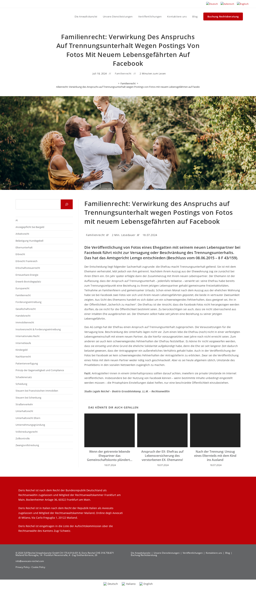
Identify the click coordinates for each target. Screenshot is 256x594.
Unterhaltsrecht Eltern (28, 418)
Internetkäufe (23, 343)
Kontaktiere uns (214, 552)
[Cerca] (67, 204)
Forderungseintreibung (28, 302)
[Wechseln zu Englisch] (243, 4)
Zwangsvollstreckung (27, 445)
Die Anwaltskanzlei (140, 552)
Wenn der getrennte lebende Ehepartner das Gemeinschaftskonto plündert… (109, 455)
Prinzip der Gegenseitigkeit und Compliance (40, 370)
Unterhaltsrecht (24, 411)
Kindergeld (22, 349)
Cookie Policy (38, 567)
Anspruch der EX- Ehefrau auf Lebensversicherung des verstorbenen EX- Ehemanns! (162, 455)
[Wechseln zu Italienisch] (227, 4)
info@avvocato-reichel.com (30, 561)
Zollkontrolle (23, 438)
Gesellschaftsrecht (26, 309)
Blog (227, 552)
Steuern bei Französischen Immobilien (37, 390)
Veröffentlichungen (193, 552)
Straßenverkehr (24, 404)
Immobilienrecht (25, 322)
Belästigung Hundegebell (29, 240)
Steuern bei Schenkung (28, 397)
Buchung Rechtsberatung (144, 555)
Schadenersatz (24, 377)
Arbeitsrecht (22, 233)
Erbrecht (20, 254)
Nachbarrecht (23, 356)
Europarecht (22, 288)
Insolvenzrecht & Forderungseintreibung (38, 329)
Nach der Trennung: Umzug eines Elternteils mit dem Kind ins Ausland (215, 455)
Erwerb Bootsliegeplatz (28, 281)
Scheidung (21, 384)
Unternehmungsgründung (30, 424)
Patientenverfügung (27, 363)
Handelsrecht (23, 315)
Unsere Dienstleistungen (167, 552)
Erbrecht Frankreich (26, 261)
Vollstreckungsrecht (27, 431)
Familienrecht (123, 73)
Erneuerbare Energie (27, 274)
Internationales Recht (28, 336)
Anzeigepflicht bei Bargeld (30, 227)
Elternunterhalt (24, 247)
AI (17, 220)
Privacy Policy (23, 567)
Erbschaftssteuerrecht (28, 268)
